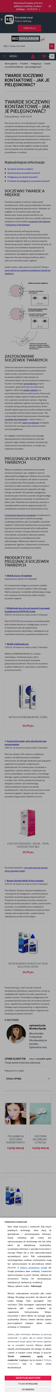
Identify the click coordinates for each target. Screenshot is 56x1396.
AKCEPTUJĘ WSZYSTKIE (28, 1378)
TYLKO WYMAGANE (28, 1384)
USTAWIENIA (28, 1389)
